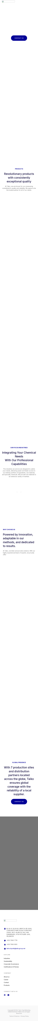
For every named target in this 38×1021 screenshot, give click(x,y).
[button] (21, 492)
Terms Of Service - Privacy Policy (19, 1016)
